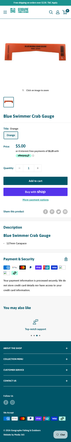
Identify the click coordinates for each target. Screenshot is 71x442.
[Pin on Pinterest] (52, 211)
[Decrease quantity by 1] (19, 168)
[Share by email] (65, 211)
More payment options (36, 199)
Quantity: (8, 168)
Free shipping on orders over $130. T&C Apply (35, 2)
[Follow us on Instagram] (12, 402)
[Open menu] (5, 12)
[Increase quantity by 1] (37, 168)
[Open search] (51, 12)
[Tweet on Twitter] (58, 211)
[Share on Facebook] (45, 211)
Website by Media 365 (13, 434)
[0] (65, 12)
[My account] (57, 12)
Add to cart (35, 180)
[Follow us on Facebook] (5, 402)
